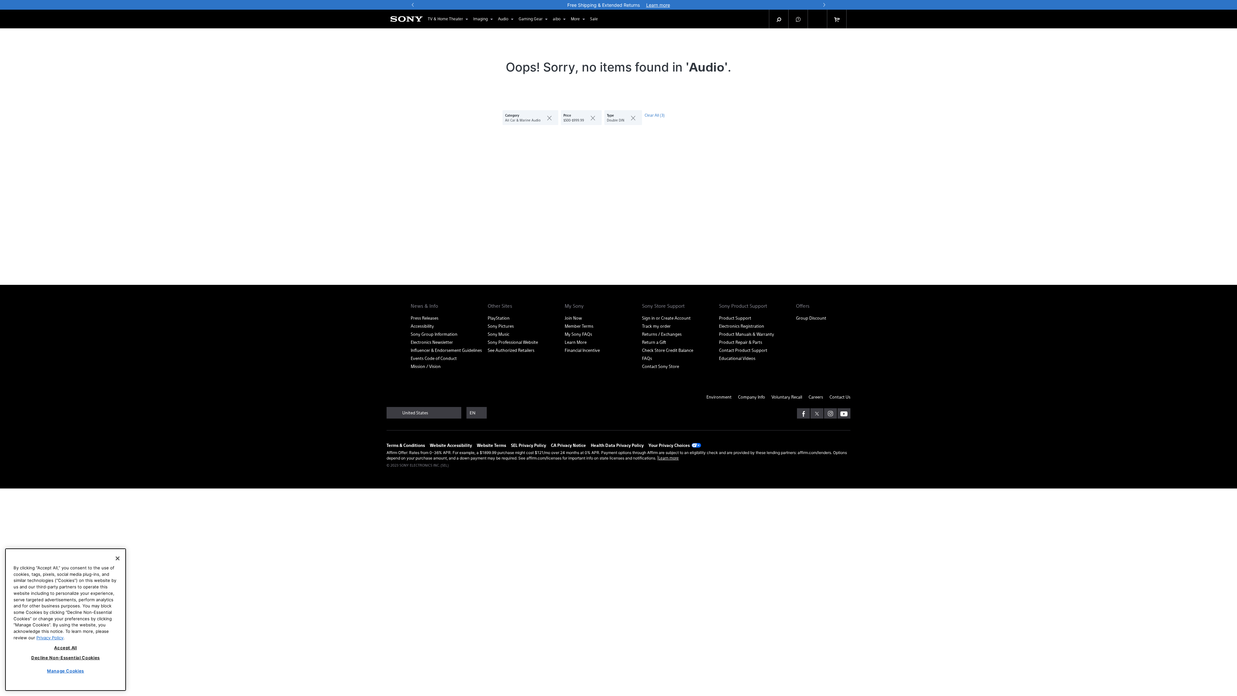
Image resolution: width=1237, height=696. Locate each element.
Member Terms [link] (579, 326)
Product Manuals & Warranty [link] (746, 334)
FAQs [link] (647, 358)
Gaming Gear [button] (530, 18)
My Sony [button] (574, 306)
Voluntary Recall (787, 397)
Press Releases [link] (424, 318)
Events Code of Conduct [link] (434, 358)
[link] (594, 19)
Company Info (751, 397)
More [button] (575, 18)
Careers (816, 397)
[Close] (117, 558)
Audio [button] (503, 18)
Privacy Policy (49, 637)
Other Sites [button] (500, 306)
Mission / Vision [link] (426, 366)
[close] (547, 117)
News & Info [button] (424, 306)
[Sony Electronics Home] (406, 19)
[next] (824, 5)
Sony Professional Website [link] (513, 342)
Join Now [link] (573, 318)
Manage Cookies (65, 670)
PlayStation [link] (499, 318)
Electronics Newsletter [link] (432, 342)
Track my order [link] (656, 326)
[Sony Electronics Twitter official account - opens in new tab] (816, 413)
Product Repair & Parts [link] (740, 342)
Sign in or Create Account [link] (666, 318)
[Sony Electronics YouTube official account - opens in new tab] (844, 413)
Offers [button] (803, 306)
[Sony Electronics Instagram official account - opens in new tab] (830, 413)
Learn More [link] (576, 342)
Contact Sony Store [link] (660, 366)
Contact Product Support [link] (743, 350)
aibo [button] (557, 18)
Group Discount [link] (811, 318)
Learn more (668, 457)
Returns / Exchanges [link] (662, 334)
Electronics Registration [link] (741, 326)
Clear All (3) (655, 115)
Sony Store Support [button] (663, 306)
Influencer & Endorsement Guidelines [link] (446, 350)
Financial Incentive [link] (582, 350)
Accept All (65, 647)
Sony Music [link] (498, 334)
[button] (798, 19)
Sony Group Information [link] (434, 334)
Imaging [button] (480, 18)
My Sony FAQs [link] (578, 334)
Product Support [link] (735, 318)
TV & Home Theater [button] (445, 18)
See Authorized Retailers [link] (511, 350)
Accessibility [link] (422, 326)
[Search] (778, 19)
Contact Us (839, 397)
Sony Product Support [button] (743, 306)
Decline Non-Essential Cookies (65, 657)
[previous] (413, 5)
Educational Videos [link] (737, 358)
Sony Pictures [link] (501, 326)
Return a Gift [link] (654, 342)
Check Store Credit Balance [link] (667, 350)
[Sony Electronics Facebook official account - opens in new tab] (803, 413)
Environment (719, 397)
